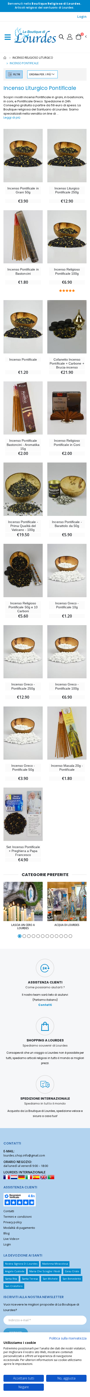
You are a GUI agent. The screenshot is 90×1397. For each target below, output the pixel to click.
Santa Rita (11, 1278)
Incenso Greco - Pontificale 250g (23, 686)
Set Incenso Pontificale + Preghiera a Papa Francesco (23, 851)
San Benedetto (72, 1278)
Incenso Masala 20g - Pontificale (67, 767)
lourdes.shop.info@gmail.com (24, 1155)
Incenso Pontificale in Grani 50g (23, 190)
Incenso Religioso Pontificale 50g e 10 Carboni (23, 607)
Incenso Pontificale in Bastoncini (23, 271)
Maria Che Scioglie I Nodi (44, 1271)
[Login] (69, 36)
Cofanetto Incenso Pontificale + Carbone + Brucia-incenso (67, 363)
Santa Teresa (30, 1278)
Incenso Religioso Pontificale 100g (67, 271)
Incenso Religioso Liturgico (32, 58)
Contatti (45, 1005)
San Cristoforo (14, 1286)
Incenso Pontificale (23, 359)
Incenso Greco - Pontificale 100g (67, 686)
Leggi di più (11, 117)
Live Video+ (11, 1239)
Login (82, 17)
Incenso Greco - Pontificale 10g (67, 605)
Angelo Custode (15, 1271)
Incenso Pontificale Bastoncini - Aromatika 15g (23, 444)
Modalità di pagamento (19, 1228)
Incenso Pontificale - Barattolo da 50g (67, 524)
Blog (6, 1233)
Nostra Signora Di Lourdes (21, 1263)
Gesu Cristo (72, 1271)
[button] (61, 38)
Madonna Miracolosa (55, 1263)
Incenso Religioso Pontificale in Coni (67, 442)
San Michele (50, 1278)
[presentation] (5, 910)
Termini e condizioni (17, 1217)
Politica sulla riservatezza (68, 1338)
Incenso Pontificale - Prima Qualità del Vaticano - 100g (23, 526)
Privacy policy (12, 1222)
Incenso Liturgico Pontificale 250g (67, 190)
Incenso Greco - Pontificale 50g (23, 767)
